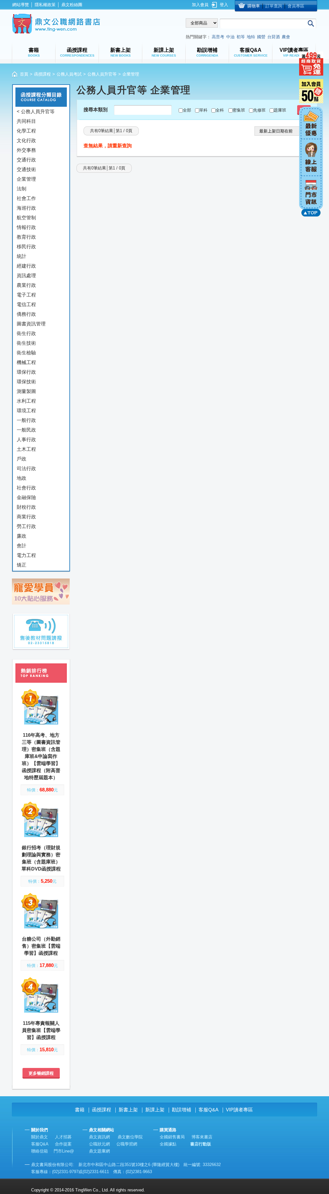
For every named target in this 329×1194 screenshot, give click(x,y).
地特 (251, 36)
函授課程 (42, 74)
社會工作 (26, 198)
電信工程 (26, 304)
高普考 (218, 36)
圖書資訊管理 (31, 323)
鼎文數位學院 (130, 1137)
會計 (21, 545)
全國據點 (168, 1144)
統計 (21, 256)
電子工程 (26, 294)
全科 (220, 110)
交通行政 (26, 159)
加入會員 (200, 4)
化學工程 (26, 130)
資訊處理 (26, 275)
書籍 (79, 1109)
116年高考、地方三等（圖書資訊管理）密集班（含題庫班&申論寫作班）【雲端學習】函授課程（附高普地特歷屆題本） (41, 756)
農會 (286, 36)
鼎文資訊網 (99, 1137)
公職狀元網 (99, 1144)
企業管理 (26, 179)
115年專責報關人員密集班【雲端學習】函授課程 (41, 1030)
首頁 (24, 74)
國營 (261, 36)
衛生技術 (26, 343)
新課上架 (154, 1109)
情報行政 (26, 227)
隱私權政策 (45, 4)
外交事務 (26, 150)
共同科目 (26, 121)
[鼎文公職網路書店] (56, 23)
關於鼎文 (39, 1137)
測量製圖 (26, 391)
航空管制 (26, 217)
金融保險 (26, 497)
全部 (187, 110)
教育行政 (26, 237)
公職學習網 (126, 1144)
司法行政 (26, 468)
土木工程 (26, 449)
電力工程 (26, 555)
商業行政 (26, 516)
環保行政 (26, 372)
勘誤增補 (181, 1109)
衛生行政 (26, 333)
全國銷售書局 (172, 1137)
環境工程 (26, 410)
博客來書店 (201, 1137)
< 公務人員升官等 (36, 111)
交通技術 (26, 169)
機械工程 (26, 362)
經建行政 (26, 266)
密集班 (239, 110)
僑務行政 (26, 314)
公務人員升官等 (102, 74)
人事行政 (26, 439)
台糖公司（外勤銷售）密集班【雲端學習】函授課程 (41, 946)
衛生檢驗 (26, 352)
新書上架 (128, 1109)
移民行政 (26, 246)
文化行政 (26, 140)
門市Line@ (64, 1151)
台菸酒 (273, 36)
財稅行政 (26, 507)
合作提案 (63, 1144)
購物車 (253, 6)
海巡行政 (26, 208)
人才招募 (63, 1137)
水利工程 (26, 401)
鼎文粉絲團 (71, 4)
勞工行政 (26, 526)
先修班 (259, 110)
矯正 (21, 565)
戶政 (21, 458)
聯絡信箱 (39, 1151)
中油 (230, 36)
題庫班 (280, 110)
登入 (224, 4)
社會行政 (26, 487)
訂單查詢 (273, 6)
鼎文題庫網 (99, 1151)
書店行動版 (200, 1144)
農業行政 (26, 285)
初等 (240, 36)
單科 (203, 110)
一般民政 (26, 430)
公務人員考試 (69, 74)
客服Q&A (208, 1109)
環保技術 (26, 381)
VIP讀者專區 (239, 1109)
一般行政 (26, 420)
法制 (21, 188)
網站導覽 (20, 4)
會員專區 (296, 6)
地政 (21, 478)
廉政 (21, 536)
